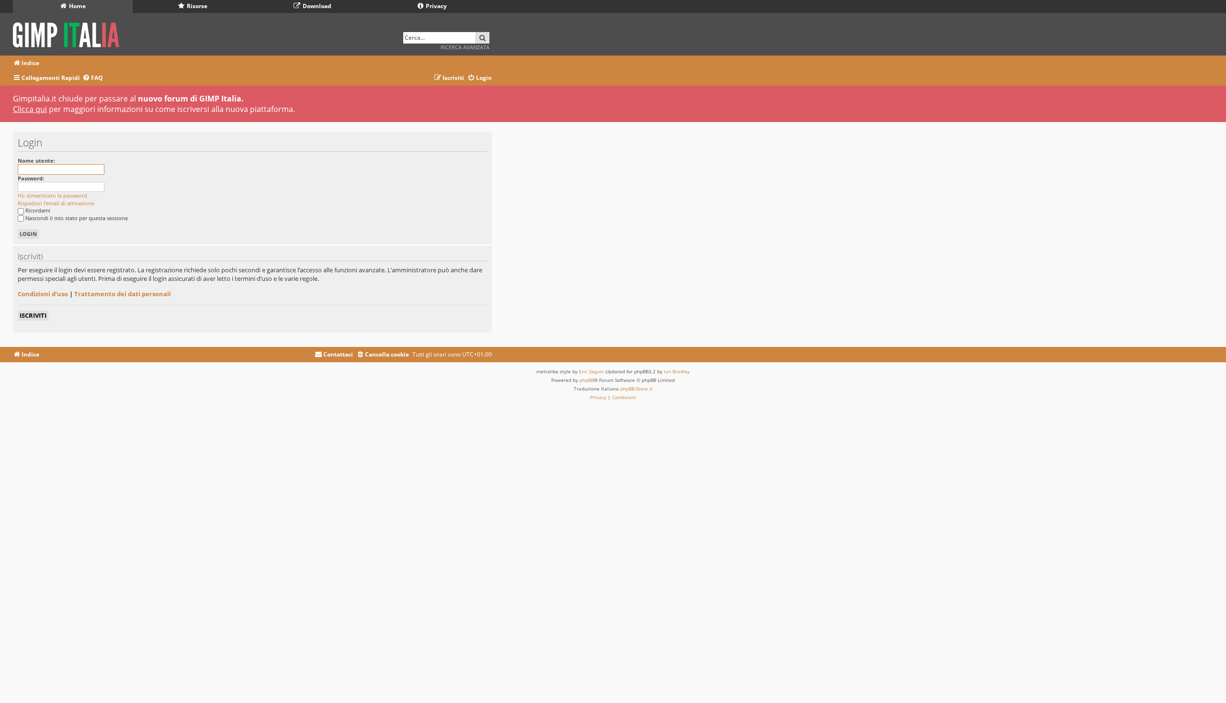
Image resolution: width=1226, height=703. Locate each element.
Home (77, 6)
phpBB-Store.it (636, 388)
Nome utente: (36, 160)
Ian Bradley (677, 371)
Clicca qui (30, 109)
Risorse (196, 6)
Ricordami (37, 210)
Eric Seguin (591, 371)
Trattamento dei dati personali (122, 294)
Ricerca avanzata (465, 47)
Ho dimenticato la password (52, 195)
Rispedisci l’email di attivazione (56, 203)
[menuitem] (92, 78)
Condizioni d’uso (43, 294)
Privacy (435, 6)
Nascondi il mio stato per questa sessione (76, 218)
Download (316, 6)
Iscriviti (33, 315)
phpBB (586, 380)
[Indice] (69, 33)
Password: (31, 178)
